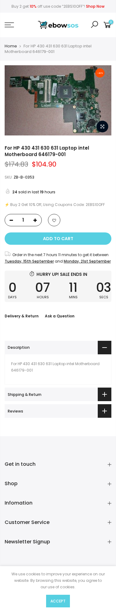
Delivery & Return (22, 316)
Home (11, 46)
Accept (58, 601)
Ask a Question (60, 316)
